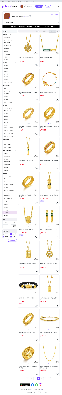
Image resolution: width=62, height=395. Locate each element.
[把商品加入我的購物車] (36, 65)
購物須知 (29, 392)
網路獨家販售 (9, 23)
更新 (41, 389)
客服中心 (17, 392)
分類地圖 (45, 392)
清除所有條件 (12, 240)
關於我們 (23, 392)
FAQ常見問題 (54, 26)
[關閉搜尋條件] (24, 6)
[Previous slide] (19, 44)
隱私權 (39, 392)
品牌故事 (51, 14)
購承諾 (56, 14)
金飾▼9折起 (30, 26)
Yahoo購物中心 (10, 6)
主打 (6, 26)
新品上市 (46, 26)
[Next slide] (37, 44)
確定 (14, 226)
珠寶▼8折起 (38, 26)
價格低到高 (45, 31)
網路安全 (34, 392)
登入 (48, 6)
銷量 (58, 31)
